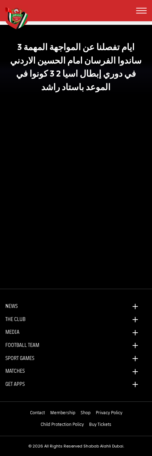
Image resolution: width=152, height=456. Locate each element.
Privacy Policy (109, 412)
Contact (37, 412)
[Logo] (19, 17)
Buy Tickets (100, 424)
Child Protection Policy (62, 424)
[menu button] (141, 10)
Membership (62, 412)
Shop (85, 412)
